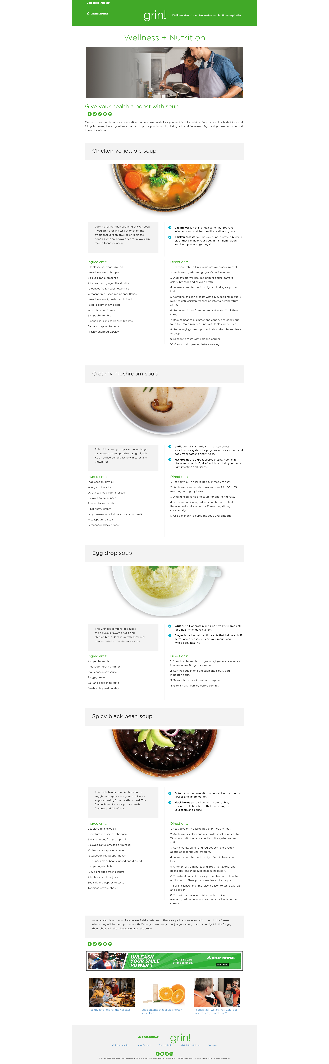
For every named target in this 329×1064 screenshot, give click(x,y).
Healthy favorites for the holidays (109, 1009)
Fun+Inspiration (232, 15)
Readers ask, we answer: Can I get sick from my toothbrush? (215, 1011)
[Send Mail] (105, 114)
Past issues (212, 1045)
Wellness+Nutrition (184, 15)
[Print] (110, 114)
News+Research (209, 15)
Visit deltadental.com (98, 3)
